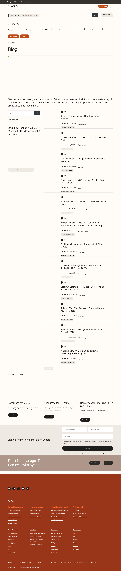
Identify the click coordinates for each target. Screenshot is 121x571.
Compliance (11, 562)
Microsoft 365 (11, 552)
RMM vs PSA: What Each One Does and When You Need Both (82, 309)
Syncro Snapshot (12, 533)
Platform (11, 30)
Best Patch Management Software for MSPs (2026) (81, 245)
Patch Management (13, 513)
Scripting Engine (12, 520)
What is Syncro (55, 539)
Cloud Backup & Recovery (58, 513)
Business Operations (67, 149)
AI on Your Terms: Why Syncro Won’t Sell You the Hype (84, 202)
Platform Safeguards (25, 562)
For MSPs (45, 30)
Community (76, 546)
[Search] (37, 113)
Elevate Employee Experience (37, 536)
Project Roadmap (12, 536)
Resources (96, 30)
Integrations (11, 539)
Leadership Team (56, 536)
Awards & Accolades (56, 533)
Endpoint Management (67, 127)
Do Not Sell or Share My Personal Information (73, 562)
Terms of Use (52, 562)
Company (78, 30)
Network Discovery (13, 523)
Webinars (75, 539)
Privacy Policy (40, 562)
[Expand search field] (95, 15)
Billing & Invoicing (34, 513)
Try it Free (24, 36)
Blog (74, 533)
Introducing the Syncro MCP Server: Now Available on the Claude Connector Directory (81, 224)
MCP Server (76, 510)
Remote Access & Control (14, 516)
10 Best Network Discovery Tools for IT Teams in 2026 (83, 138)
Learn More (33, 15)
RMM (9, 546)
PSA (9, 549)
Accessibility (94, 562)
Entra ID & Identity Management (59, 510)
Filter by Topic (14, 119)
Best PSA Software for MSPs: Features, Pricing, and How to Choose (82, 288)
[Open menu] (112, 6)
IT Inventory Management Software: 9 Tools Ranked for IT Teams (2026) (81, 266)
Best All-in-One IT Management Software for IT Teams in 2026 (83, 330)
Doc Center (76, 549)
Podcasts (75, 536)
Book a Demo (103, 6)
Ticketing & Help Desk (35, 510)
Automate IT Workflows (36, 544)
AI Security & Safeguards (80, 516)
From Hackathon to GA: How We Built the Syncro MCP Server (83, 181)
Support (105, 14)
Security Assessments (57, 520)
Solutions (28, 30)
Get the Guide (21, 169)
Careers (53, 546)
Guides (75, 543)
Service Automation (67, 298)
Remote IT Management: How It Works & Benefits (80, 117)
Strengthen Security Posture (37, 533)
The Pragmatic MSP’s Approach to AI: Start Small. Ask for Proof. (84, 160)
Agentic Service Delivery (79, 513)
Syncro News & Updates (67, 191)
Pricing (61, 30)
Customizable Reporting (36, 516)
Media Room (54, 549)
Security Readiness (56, 516)
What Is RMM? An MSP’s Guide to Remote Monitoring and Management (80, 352)
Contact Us (54, 552)
